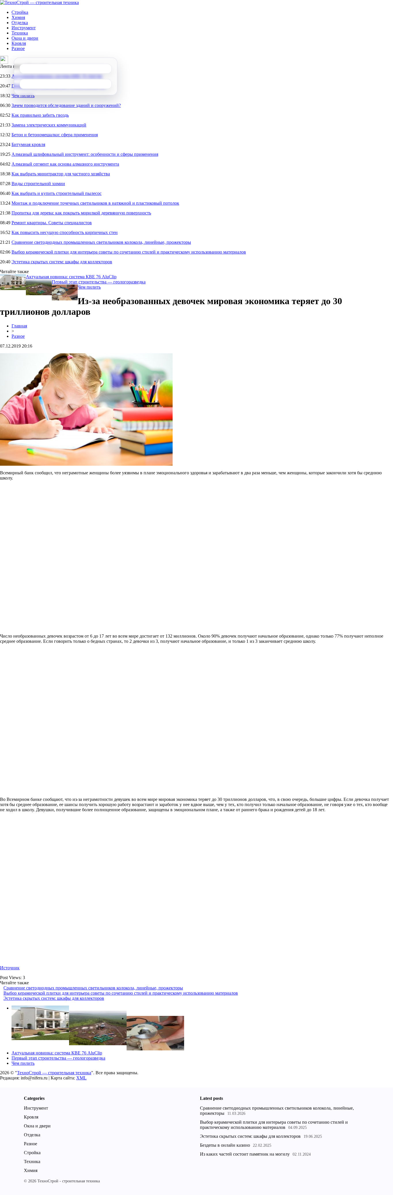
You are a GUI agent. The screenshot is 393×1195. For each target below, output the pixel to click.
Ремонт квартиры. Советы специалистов (52, 222)
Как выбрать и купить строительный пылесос (57, 193)
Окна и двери (25, 38)
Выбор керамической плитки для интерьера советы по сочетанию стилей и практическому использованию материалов (129, 252)
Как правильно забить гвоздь (40, 115)
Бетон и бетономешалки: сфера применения (55, 134)
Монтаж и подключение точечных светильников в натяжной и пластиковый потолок (95, 203)
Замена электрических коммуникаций (49, 124)
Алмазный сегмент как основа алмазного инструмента (65, 164)
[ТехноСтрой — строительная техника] (39, 2)
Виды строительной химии (38, 183)
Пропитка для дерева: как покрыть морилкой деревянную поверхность (81, 212)
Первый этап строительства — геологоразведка (99, 281)
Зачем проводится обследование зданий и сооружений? (66, 105)
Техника (20, 32)
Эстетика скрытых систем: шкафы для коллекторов (62, 261)
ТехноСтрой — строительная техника (54, 1072)
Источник (10, 967)
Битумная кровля (28, 144)
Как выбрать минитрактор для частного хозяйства (61, 173)
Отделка (20, 22)
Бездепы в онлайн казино (225, 1145)
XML (81, 1077)
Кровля (19, 43)
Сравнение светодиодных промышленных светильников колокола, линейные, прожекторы (101, 242)
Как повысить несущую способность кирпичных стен (65, 232)
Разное (18, 48)
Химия (18, 17)
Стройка (20, 12)
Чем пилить (23, 95)
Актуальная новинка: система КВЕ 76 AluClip (71, 276)
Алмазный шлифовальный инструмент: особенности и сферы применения (85, 154)
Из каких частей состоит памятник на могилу (245, 1154)
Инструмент (24, 27)
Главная (19, 325)
